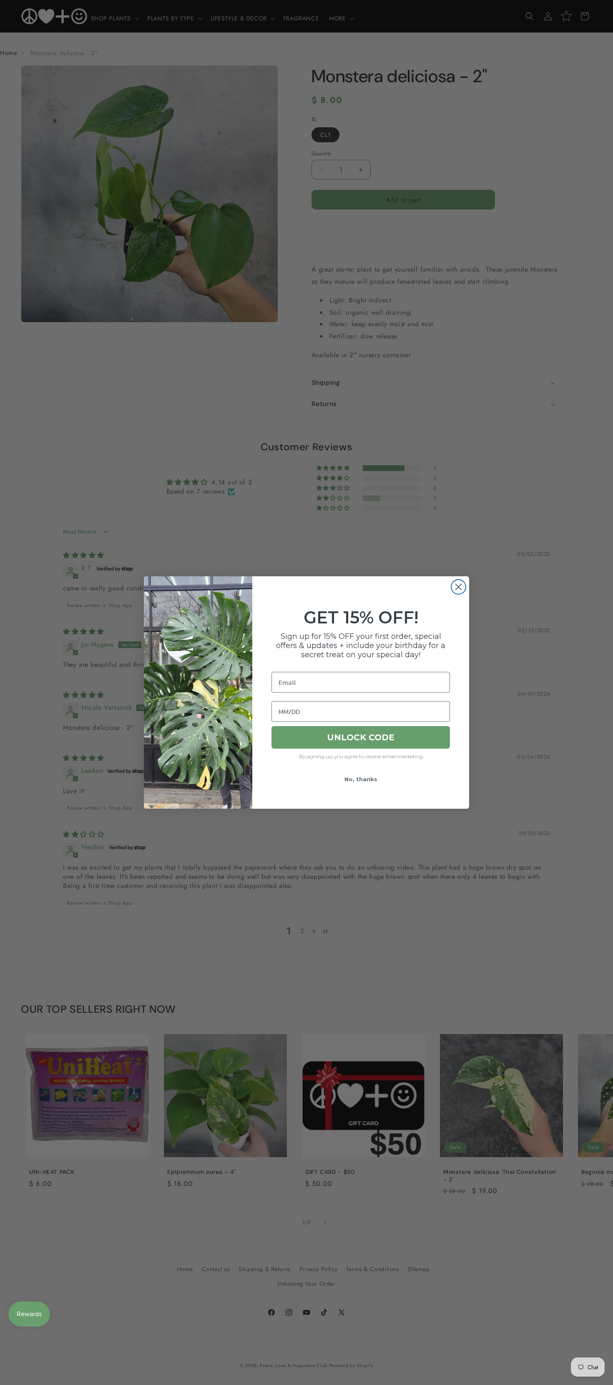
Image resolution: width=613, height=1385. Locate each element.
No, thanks (360, 779)
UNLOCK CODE (360, 737)
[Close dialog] (458, 587)
